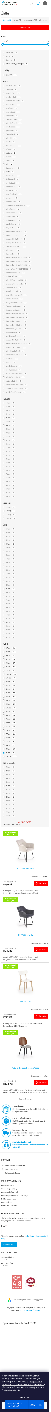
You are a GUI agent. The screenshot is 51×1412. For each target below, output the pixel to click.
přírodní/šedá (13, 145)
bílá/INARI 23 (12, 228)
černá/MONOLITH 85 (15, 246)
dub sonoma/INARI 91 (16, 328)
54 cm (10, 403)
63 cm (10, 462)
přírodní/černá (13, 123)
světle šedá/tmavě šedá (17, 205)
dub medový (12, 254)
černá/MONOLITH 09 (15, 340)
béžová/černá (13, 332)
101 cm (11, 756)
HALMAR (10, 75)
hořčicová (11, 198)
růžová (10, 149)
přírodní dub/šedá (14, 351)
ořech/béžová (13, 370)
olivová (10, 362)
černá (10, 160)
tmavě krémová (13, 299)
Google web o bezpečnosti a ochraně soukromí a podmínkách (23, 1383)
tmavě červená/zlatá (15, 295)
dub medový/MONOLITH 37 (18, 257)
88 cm (10, 685)
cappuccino (12, 216)
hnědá (10, 142)
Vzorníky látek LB (8, 1257)
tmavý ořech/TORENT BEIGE (18, 269)
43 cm (10, 532)
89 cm (10, 704)
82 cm (10, 659)
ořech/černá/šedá (14, 377)
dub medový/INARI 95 (16, 325)
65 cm (10, 406)
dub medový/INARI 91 (16, 231)
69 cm (10, 470)
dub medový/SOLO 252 (16, 313)
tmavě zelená (13, 186)
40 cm (10, 607)
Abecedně (43, 20)
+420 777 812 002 (11, 1169)
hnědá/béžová (13, 366)
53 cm (10, 459)
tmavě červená (13, 213)
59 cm (10, 481)
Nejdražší (17, 20)
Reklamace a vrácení (9, 1199)
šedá (9, 172)
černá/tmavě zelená (15, 310)
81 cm (10, 752)
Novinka (10, 60)
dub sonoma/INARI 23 (16, 235)
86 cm (10, 696)
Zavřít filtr (25, 28)
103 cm (10, 678)
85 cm (10, 633)
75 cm (10, 670)
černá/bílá (11, 115)
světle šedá (12, 127)
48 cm (10, 536)
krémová (11, 89)
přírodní (10, 138)
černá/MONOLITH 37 (15, 239)
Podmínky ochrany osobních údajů (14, 1195)
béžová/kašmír (13, 381)
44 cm (10, 603)
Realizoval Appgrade (35, 1300)
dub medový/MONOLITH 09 (18, 343)
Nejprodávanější (30, 20)
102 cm (10, 708)
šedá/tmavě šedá (14, 100)
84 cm (10, 663)
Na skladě (11, 52)
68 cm (10, 466)
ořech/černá (12, 175)
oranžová (11, 108)
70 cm (10, 433)
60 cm (10, 410)
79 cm (10, 719)
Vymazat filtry (24, 822)
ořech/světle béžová (16, 373)
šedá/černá (12, 179)
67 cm (10, 489)
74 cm (10, 737)
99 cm (10, 723)
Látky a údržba (7, 1263)
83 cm (10, 726)
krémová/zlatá (13, 287)
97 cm (10, 666)
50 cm (10, 425)
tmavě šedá (12, 112)
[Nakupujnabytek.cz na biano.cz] (17, 1282)
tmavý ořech (12, 93)
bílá (9, 164)
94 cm (10, 745)
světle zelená (13, 220)
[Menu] (45, 3)
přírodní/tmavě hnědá (16, 280)
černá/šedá (12, 134)
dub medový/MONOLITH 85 (18, 265)
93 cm (10, 651)
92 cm (10, 681)
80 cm (10, 715)
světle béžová (13, 276)
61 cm (10, 451)
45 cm (10, 418)
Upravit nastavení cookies (30, 1310)
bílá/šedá (11, 190)
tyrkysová (11, 130)
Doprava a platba (8, 1185)
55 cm (10, 448)
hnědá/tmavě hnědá (15, 336)
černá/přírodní (13, 119)
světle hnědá (12, 97)
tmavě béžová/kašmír (16, 385)
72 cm (10, 474)
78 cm (10, 741)
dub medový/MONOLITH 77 (18, 261)
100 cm (10, 518)
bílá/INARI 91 (12, 250)
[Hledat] (31, 3)
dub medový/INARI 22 (16, 321)
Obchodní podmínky (9, 1189)
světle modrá (13, 86)
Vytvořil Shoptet (19, 1300)
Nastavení (24, 1397)
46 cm (10, 585)
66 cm (10, 496)
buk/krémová (13, 224)
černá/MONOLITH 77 (15, 243)
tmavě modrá (13, 201)
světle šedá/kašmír (15, 392)
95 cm (10, 711)
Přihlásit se (9, 1244)
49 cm (10, 485)
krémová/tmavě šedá (16, 284)
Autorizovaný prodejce (16, 63)
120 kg (10, 507)
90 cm (10, 700)
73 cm (10, 436)
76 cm (10, 730)
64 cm (10, 429)
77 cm (10, 734)
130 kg (10, 514)
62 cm (10, 440)
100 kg (10, 511)
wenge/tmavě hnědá (15, 302)
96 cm (10, 749)
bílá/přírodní (12, 209)
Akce (9, 56)
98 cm (10, 689)
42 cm (10, 637)
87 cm (10, 648)
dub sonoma (12, 168)
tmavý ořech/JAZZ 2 (15, 347)
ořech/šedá (12, 183)
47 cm (10, 492)
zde (18, 1390)
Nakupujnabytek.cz (12, 1173)
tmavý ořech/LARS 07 (16, 355)
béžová (10, 153)
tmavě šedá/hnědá (15, 272)
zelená (10, 157)
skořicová (11, 358)
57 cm (10, 477)
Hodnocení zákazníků (9, 1192)
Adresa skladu (6, 1202)
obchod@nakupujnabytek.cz (16, 1165)
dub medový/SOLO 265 (16, 317)
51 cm (10, 414)
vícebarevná (12, 104)
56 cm (10, 421)
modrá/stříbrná (13, 291)
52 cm (10, 455)
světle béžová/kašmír (16, 388)
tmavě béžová (13, 194)
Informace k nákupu (9, 1205)
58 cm (10, 444)
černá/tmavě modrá (15, 306)
